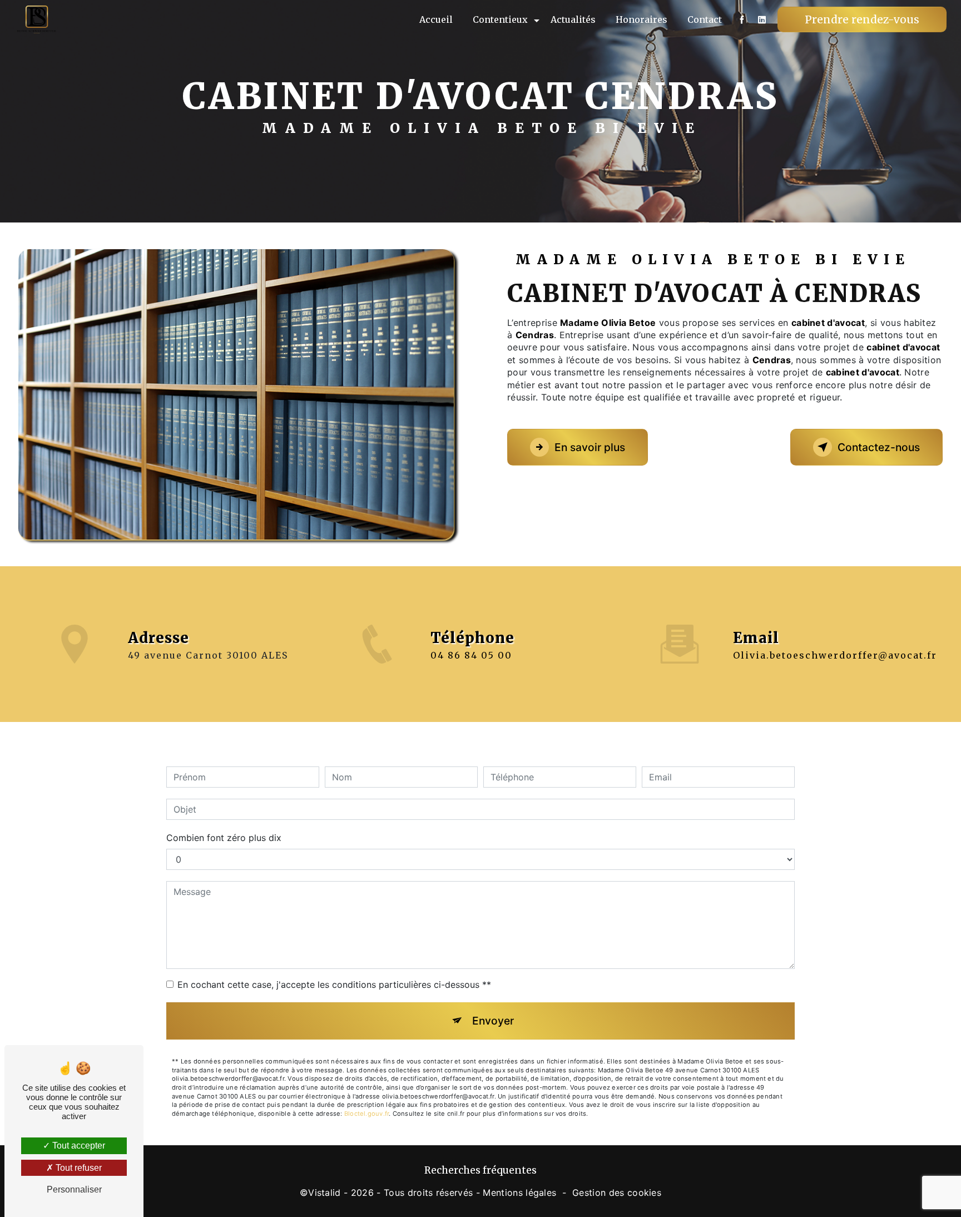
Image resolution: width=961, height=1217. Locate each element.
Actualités (573, 19)
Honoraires (641, 19)
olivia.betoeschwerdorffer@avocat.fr (835, 655)
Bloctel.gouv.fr (366, 1113)
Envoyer (493, 1020)
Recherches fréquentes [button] (480, 1170)
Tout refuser (77, 1168)
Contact (704, 19)
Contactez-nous (879, 447)
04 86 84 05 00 (471, 655)
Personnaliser (74, 1189)
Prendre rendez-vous (862, 19)
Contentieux (500, 19)
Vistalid (324, 1192)
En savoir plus (589, 447)
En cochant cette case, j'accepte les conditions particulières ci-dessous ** (334, 984)
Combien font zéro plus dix (223, 837)
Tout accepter (77, 1145)
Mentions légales (519, 1192)
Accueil (436, 19)
